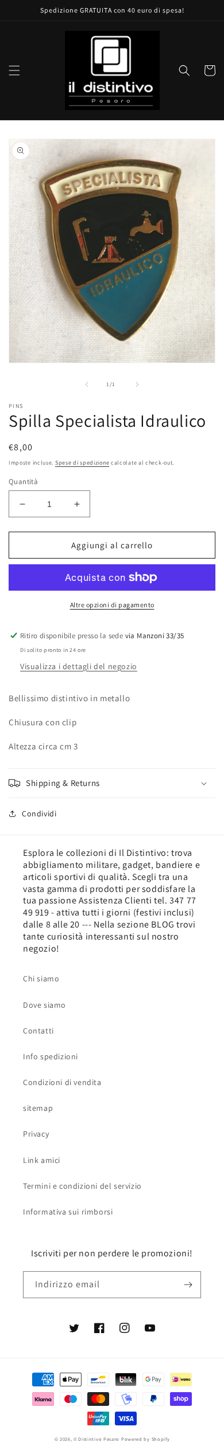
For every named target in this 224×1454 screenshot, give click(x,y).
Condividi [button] (39, 813)
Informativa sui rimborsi (68, 1212)
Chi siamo (41, 978)
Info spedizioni (50, 1056)
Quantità (23, 481)
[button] (14, 70)
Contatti (38, 1030)
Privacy (36, 1134)
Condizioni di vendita (62, 1082)
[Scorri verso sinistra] (86, 384)
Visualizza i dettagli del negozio (78, 666)
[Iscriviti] (187, 1284)
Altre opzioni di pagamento (112, 604)
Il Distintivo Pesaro (96, 1439)
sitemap (38, 1108)
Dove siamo (44, 1005)
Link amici (41, 1160)
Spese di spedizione (82, 462)
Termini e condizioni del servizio (82, 1186)
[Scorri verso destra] (137, 384)
